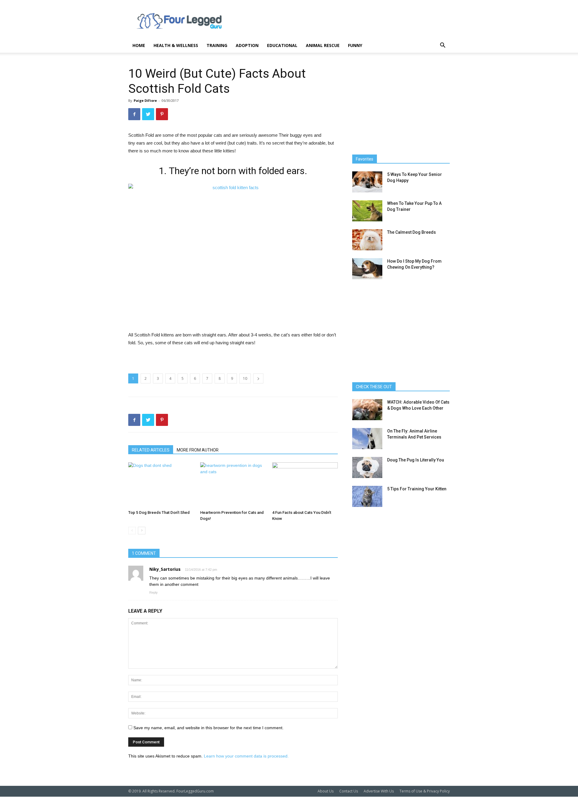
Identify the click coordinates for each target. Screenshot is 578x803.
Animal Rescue (323, 45)
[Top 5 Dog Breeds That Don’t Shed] (161, 485)
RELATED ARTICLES (150, 450)
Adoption (247, 45)
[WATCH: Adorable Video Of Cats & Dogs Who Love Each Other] (367, 409)
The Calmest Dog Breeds (411, 232)
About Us (326, 791)
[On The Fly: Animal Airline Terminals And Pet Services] (367, 438)
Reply (153, 592)
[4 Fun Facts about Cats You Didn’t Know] (305, 485)
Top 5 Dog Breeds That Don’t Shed (159, 512)
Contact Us (348, 791)
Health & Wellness (176, 45)
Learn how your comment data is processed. (246, 756)
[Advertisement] (340, 22)
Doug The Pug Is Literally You (415, 460)
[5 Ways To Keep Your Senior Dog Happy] (367, 181)
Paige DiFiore (145, 100)
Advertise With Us (379, 791)
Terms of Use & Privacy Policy (424, 791)
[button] (442, 46)
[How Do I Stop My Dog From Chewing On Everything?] (367, 268)
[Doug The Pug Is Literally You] (367, 467)
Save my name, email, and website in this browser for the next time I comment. (208, 727)
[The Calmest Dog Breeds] (367, 239)
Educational (282, 45)
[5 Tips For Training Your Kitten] (367, 496)
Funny (355, 45)
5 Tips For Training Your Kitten (416, 488)
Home (138, 45)
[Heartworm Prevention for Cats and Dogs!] (233, 485)
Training (217, 45)
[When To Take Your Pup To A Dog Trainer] (367, 210)
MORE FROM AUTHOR (198, 450)
